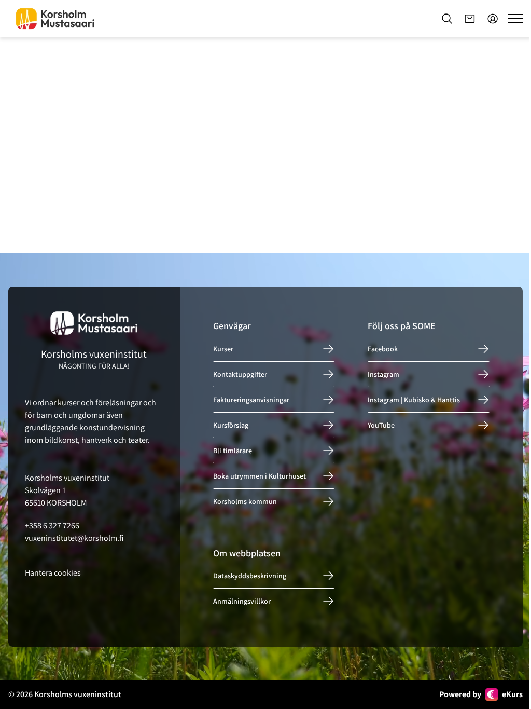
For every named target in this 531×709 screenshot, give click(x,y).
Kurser (223, 348)
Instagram (383, 374)
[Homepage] (55, 19)
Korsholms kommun (245, 501)
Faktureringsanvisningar (251, 399)
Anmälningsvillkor (242, 601)
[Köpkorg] (469, 18)
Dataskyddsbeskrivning (249, 575)
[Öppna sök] (447, 18)
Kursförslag (230, 425)
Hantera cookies (53, 572)
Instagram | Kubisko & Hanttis (414, 399)
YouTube (381, 425)
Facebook (383, 348)
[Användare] (492, 18)
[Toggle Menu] (515, 18)
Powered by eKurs (481, 694)
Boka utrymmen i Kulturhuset (259, 476)
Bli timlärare (232, 450)
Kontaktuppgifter (240, 374)
